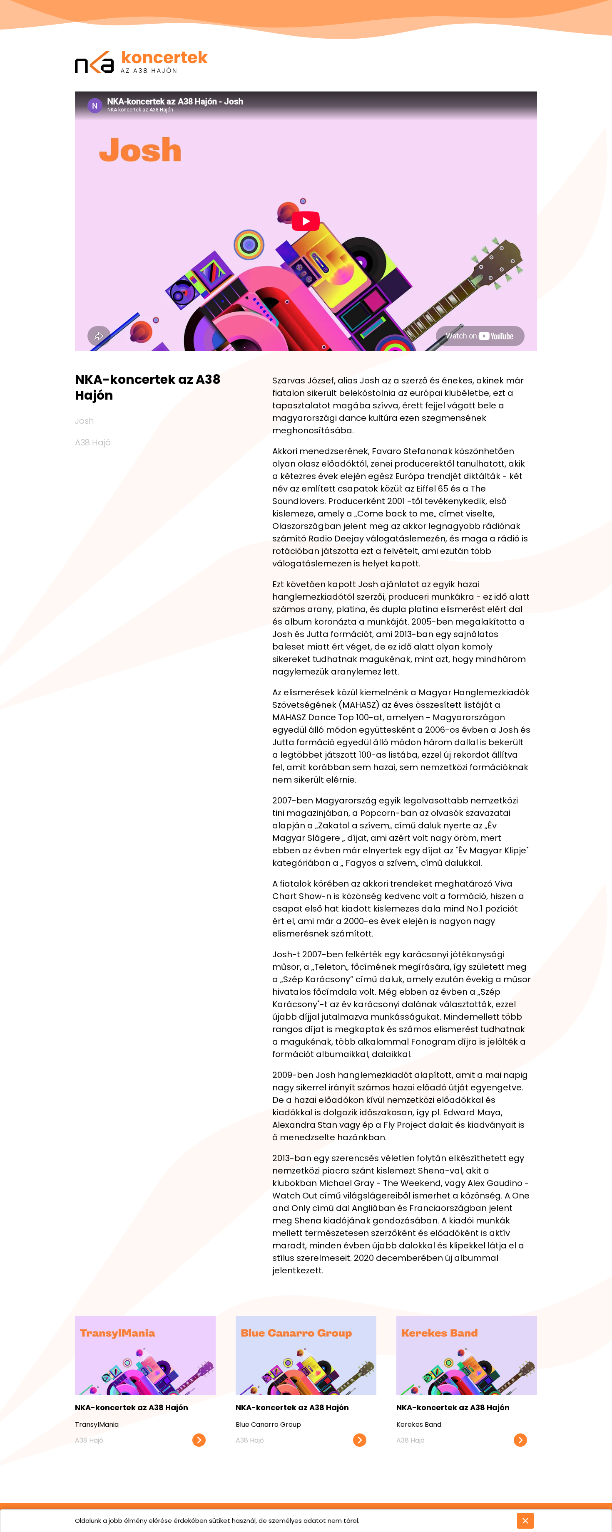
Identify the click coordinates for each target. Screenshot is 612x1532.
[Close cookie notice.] (525, 1521)
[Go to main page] (141, 39)
